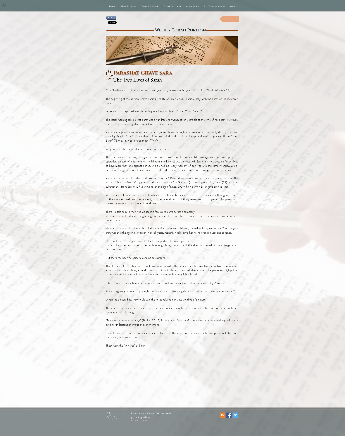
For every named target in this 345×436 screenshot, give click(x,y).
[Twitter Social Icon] (235, 415)
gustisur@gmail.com (141, 417)
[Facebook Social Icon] (229, 415)
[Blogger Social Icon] (222, 415)
